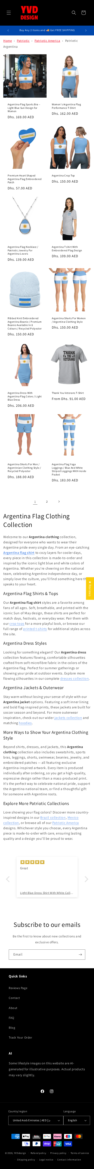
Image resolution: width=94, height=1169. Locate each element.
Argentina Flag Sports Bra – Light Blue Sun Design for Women (24, 108)
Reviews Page (18, 988)
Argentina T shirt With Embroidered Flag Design (67, 248)
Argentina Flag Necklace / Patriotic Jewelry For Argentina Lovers (23, 250)
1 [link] (35, 502)
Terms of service (80, 1153)
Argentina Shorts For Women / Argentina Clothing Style (69, 320)
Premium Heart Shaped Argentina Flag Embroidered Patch (25, 179)
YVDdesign (20, 1152)
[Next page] (59, 501)
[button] (9, 13)
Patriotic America (47, 41)
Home (7, 41)
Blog (12, 1028)
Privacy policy (58, 1153)
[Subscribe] (80, 954)
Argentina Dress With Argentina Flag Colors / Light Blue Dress (25, 396)
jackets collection (68, 717)
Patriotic (23, 41)
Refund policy (38, 1153)
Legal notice (46, 1159)
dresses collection (74, 678)
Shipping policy (26, 1159)
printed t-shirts (35, 629)
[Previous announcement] (8, 30)
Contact (14, 998)
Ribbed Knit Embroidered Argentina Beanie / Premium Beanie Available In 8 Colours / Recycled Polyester (25, 323)
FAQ (11, 1018)
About (13, 1008)
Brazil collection (53, 817)
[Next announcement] (86, 30)
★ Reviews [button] (90, 588)
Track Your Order (20, 1037)
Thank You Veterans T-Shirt (68, 392)
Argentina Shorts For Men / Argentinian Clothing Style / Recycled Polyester (24, 468)
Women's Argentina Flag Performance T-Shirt (66, 106)
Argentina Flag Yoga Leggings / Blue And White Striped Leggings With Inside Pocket (69, 469)
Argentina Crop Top (63, 175)
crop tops (16, 623)
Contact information (69, 1159)
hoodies (25, 723)
